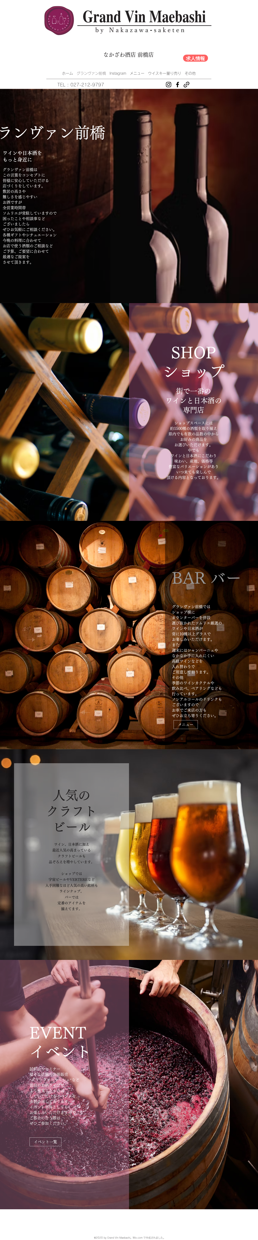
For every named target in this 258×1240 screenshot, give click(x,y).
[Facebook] (177, 84)
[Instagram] (168, 84)
